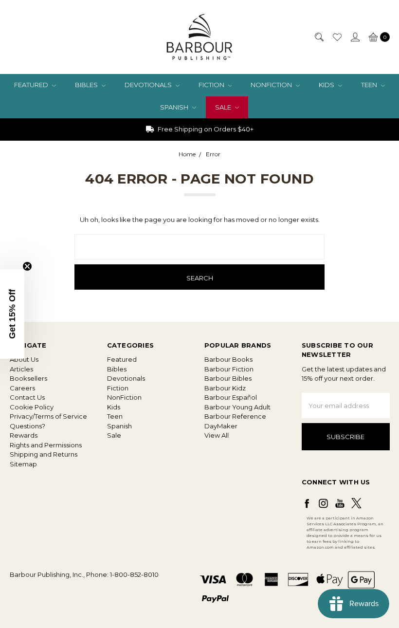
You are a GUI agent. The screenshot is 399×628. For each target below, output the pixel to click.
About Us (24, 359)
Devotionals (149, 85)
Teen (370, 85)
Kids (327, 85)
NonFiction (272, 85)
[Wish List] (336, 37)
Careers (22, 388)
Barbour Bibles (228, 378)
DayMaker (220, 426)
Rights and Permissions (46, 445)
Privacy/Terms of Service (48, 416)
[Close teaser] (27, 266)
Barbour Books (228, 359)
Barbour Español (230, 397)
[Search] (318, 37)
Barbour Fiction (229, 369)
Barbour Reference (235, 416)
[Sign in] (354, 37)
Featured (32, 85)
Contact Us (27, 397)
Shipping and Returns (43, 454)
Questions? (27, 426)
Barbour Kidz (225, 388)
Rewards (23, 435)
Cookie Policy (32, 407)
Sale (224, 107)
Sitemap (23, 464)
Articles (21, 369)
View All (216, 435)
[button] (12, 314)
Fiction (212, 85)
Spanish (175, 107)
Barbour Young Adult (237, 407)
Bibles (87, 85)
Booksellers (28, 378)
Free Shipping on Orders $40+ (205, 129)
